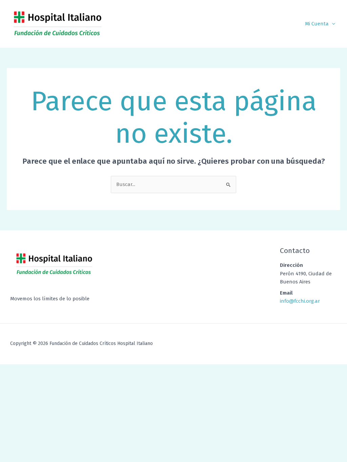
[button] (332, 24)
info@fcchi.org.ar (300, 301)
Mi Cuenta (317, 24)
